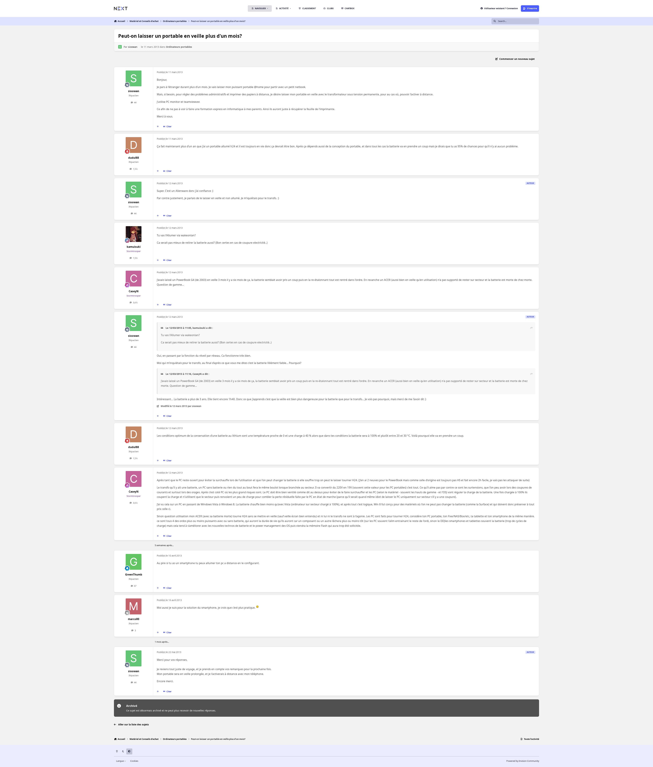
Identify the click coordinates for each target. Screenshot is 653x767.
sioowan (132, 46)
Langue (120, 761)
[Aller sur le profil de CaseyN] (134, 279)
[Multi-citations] (158, 126)
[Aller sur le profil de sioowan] (120, 47)
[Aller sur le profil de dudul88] (134, 145)
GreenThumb (133, 574)
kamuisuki (134, 247)
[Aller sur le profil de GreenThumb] (134, 562)
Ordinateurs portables (179, 46)
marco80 (133, 619)
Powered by (522, 761)
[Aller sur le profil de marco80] (134, 606)
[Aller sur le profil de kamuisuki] (134, 234)
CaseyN (134, 291)
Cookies (134, 761)
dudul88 (133, 158)
